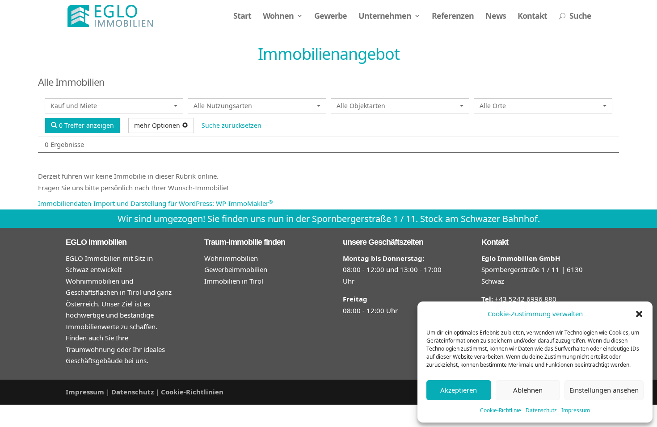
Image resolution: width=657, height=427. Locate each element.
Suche (575, 17)
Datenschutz (541, 410)
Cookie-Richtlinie (500, 410)
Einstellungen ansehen (604, 389)
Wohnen (278, 17)
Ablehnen (528, 389)
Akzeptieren (458, 389)
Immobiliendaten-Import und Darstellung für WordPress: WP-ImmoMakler (155, 203)
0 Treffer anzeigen (85, 125)
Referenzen (453, 17)
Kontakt (532, 17)
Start (242, 17)
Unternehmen (384, 17)
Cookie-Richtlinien (192, 391)
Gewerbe (330, 17)
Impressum (575, 410)
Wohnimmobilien (231, 258)
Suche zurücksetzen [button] (231, 125)
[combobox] (114, 105)
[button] (639, 314)
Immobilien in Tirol (233, 280)
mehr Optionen (158, 125)
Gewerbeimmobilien (235, 269)
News (495, 17)
